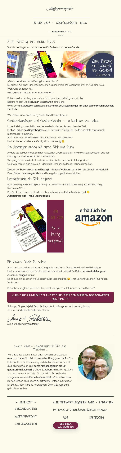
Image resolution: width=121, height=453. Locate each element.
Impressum (97, 418)
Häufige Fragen (96, 410)
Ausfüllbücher (66, 23)
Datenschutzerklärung (70, 410)
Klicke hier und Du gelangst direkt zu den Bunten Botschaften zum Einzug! (60, 297)
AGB (65, 418)
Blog (83, 23)
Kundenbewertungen (67, 402)
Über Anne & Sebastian (96, 402)
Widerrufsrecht (26, 416)
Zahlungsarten (26, 424)
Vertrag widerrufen (66, 425)
